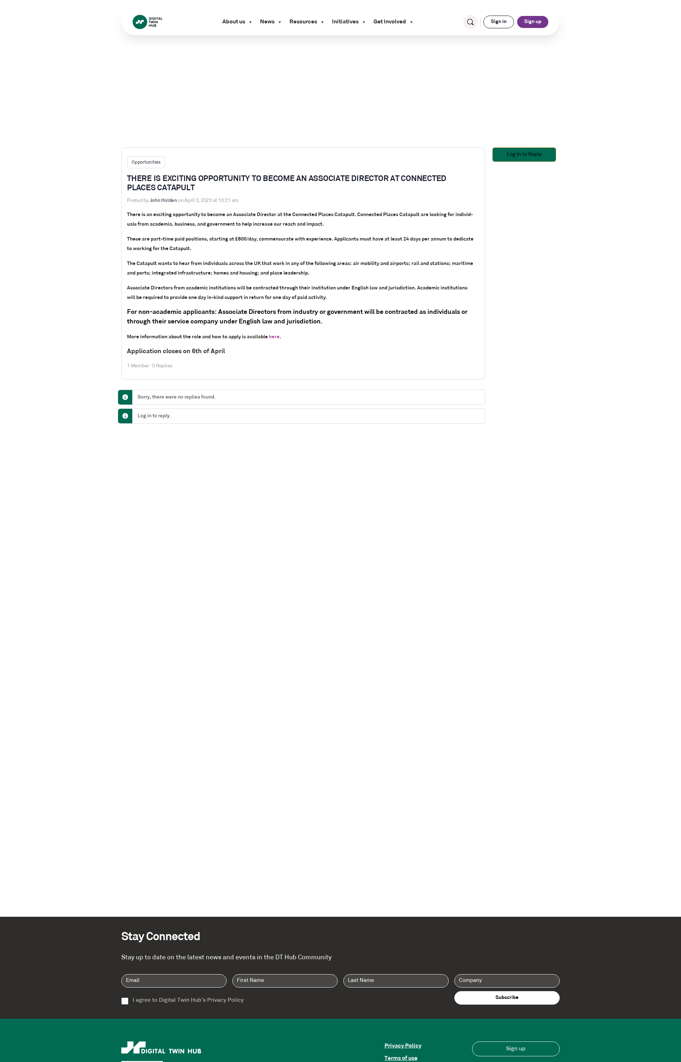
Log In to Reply (524, 154)
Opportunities (146, 162)
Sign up (532, 21)
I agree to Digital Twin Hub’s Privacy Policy (188, 1000)
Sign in (498, 21)
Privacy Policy (402, 1046)
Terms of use (400, 1058)
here (274, 337)
